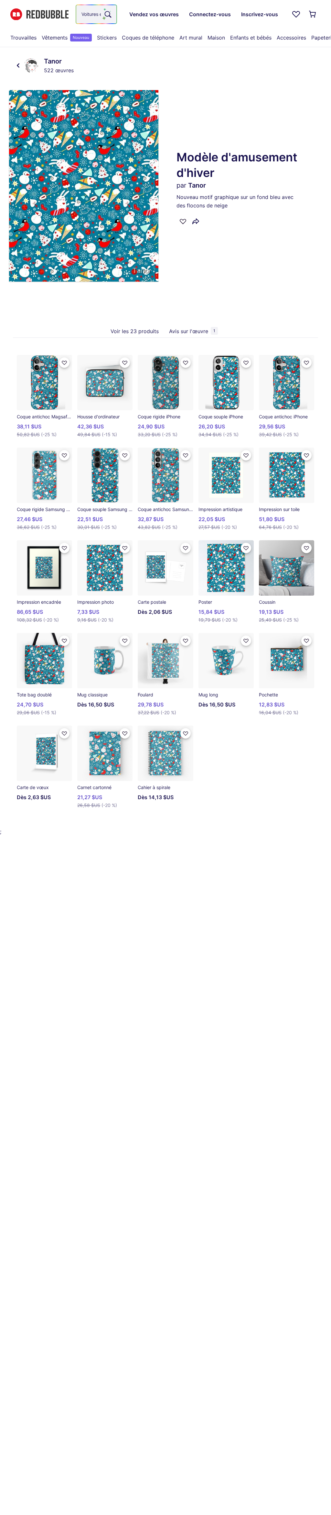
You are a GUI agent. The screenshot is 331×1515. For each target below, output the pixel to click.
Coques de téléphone (148, 37)
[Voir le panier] (313, 14)
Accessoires (291, 37)
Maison (216, 37)
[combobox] (96, 14)
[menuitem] (23, 38)
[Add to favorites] (182, 221)
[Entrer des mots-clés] (107, 14)
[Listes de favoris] (296, 14)
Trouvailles (23, 37)
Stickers (107, 37)
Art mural (190, 37)
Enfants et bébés (251, 37)
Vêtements (65, 37)
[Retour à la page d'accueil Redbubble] (39, 14)
